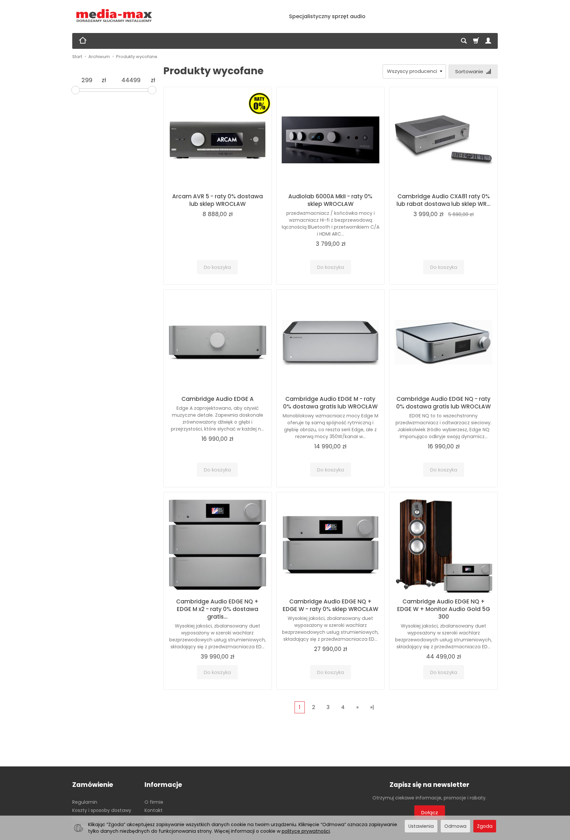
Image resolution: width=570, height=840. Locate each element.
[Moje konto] (488, 41)
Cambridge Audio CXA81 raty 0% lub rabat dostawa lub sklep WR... (443, 200)
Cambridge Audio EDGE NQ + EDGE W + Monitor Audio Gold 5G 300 (443, 609)
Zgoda (484, 826)
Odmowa (455, 826)
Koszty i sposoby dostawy (101, 810)
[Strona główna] (114, 16)
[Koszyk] (476, 41)
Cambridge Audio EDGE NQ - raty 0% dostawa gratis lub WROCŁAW (443, 402)
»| (372, 707)
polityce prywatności (306, 831)
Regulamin (84, 802)
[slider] (75, 90)
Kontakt (153, 810)
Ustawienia (421, 826)
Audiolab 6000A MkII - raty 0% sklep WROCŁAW (330, 200)
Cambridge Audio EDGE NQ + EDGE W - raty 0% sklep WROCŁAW (330, 605)
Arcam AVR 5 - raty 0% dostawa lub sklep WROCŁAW (217, 200)
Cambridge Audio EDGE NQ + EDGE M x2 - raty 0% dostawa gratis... (217, 609)
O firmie (153, 802)
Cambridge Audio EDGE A (217, 399)
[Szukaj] (464, 41)
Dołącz (429, 812)
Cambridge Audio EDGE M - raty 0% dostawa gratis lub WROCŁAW (330, 402)
